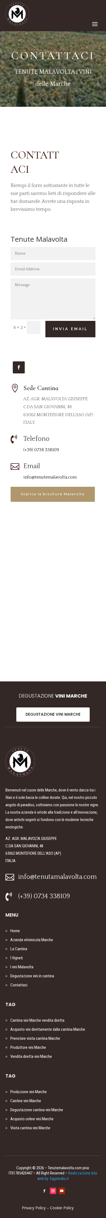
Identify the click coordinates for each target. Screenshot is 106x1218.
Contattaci (18, 985)
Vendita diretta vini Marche (31, 1056)
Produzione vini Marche (28, 1091)
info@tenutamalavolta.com (57, 876)
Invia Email (70, 329)
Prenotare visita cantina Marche (35, 1038)
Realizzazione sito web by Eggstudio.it (67, 1176)
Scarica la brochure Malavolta (53, 494)
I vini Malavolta (21, 966)
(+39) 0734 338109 (41, 449)
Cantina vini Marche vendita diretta (37, 1020)
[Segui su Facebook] (19, 367)
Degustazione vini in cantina (32, 976)
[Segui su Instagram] (53, 1191)
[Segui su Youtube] (61, 1191)
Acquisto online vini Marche (32, 1118)
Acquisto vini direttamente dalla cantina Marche (47, 1029)
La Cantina (18, 948)
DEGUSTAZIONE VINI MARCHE (53, 714)
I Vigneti (16, 957)
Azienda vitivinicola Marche (31, 939)
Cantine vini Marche (25, 1100)
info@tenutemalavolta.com (50, 477)
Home (15, 930)
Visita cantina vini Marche (30, 1127)
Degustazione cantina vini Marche (36, 1109)
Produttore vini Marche (28, 1047)
